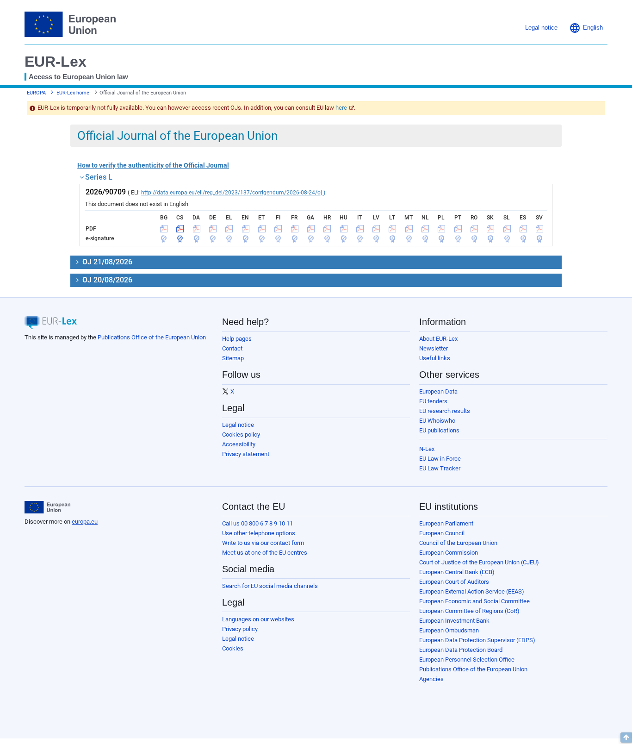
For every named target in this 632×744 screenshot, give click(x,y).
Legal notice (238, 424)
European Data (438, 391)
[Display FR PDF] (294, 228)
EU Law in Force (440, 458)
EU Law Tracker (439, 468)
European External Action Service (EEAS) (471, 591)
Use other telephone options (258, 533)
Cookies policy (241, 434)
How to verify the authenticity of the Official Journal (153, 165)
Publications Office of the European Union (152, 337)
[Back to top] (626, 737)
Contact (232, 348)
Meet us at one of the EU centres (264, 552)
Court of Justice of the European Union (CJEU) (479, 562)
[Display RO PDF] (474, 228)
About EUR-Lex (438, 338)
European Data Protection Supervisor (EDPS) (477, 640)
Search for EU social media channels (270, 585)
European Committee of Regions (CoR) (469, 610)
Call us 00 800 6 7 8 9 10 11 (257, 523)
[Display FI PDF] (278, 228)
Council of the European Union (458, 542)
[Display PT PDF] (458, 228)
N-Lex (426, 448)
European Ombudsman (449, 630)
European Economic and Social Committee (474, 601)
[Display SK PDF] (490, 228)
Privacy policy (240, 628)
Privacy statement (245, 453)
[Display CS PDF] (180, 228)
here (341, 107)
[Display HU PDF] (343, 228)
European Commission (448, 552)
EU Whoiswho (437, 420)
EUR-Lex (56, 61)
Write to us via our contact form (263, 542)
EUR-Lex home (72, 93)
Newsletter (433, 348)
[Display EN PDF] (245, 228)
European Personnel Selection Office (466, 659)
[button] (585, 28)
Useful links (434, 358)
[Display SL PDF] (507, 228)
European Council (442, 533)
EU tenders (433, 401)
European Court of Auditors (454, 581)
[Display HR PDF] (327, 228)
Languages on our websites (258, 619)
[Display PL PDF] (441, 228)
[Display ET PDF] (262, 228)
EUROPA (36, 93)
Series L (98, 177)
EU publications (439, 430)
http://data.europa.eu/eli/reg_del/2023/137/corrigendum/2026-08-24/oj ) (233, 192)
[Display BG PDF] (163, 228)
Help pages (237, 338)
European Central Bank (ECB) (457, 572)
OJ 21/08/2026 (106, 261)
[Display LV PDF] (376, 228)
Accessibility (238, 444)
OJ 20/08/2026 (106, 279)
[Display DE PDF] (213, 228)
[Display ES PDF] (523, 228)
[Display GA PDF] (311, 228)
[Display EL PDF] (229, 228)
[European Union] (47, 507)
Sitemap (233, 358)
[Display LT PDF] (392, 228)
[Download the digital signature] (164, 238)
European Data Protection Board (460, 649)
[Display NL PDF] (425, 228)
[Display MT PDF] (409, 228)
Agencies (431, 678)
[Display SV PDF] (539, 228)
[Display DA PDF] (196, 228)
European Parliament (446, 523)
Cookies (232, 648)
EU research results (444, 410)
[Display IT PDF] (360, 228)
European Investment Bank (454, 620)
